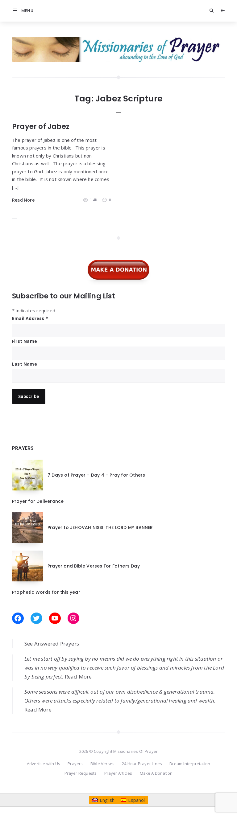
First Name (24, 341)
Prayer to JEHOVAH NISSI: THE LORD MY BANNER (100, 527)
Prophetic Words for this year (46, 592)
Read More (23, 200)
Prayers (75, 763)
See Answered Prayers (51, 643)
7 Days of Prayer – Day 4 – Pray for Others (96, 475)
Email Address (30, 318)
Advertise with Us (43, 763)
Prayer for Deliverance (38, 501)
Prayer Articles (118, 773)
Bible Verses (102, 763)
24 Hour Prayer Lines (142, 763)
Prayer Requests (80, 773)
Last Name (24, 364)
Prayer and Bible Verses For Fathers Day (94, 566)
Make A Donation (156, 773)
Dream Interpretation (189, 763)
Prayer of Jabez (40, 126)
